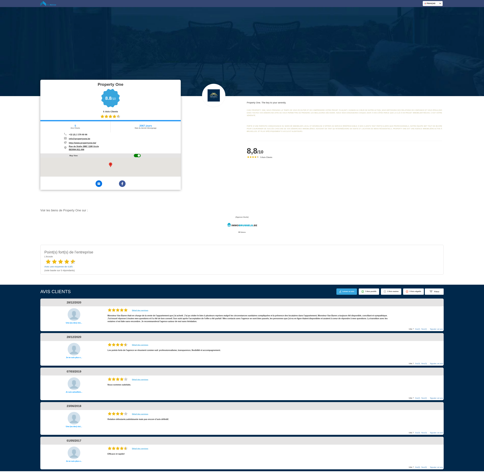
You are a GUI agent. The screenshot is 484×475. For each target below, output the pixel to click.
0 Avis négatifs (415, 291)
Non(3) (424, 364)
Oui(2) (417, 329)
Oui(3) (417, 364)
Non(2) (424, 329)
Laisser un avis (348, 291)
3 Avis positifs (370, 291)
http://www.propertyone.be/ (82, 143)
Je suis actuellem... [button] (74, 392)
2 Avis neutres (393, 291)
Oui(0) (417, 467)
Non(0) (424, 467)
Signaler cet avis (436, 329)
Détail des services (140, 310)
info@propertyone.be (79, 139)
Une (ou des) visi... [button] (74, 323)
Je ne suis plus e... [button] (74, 357)
